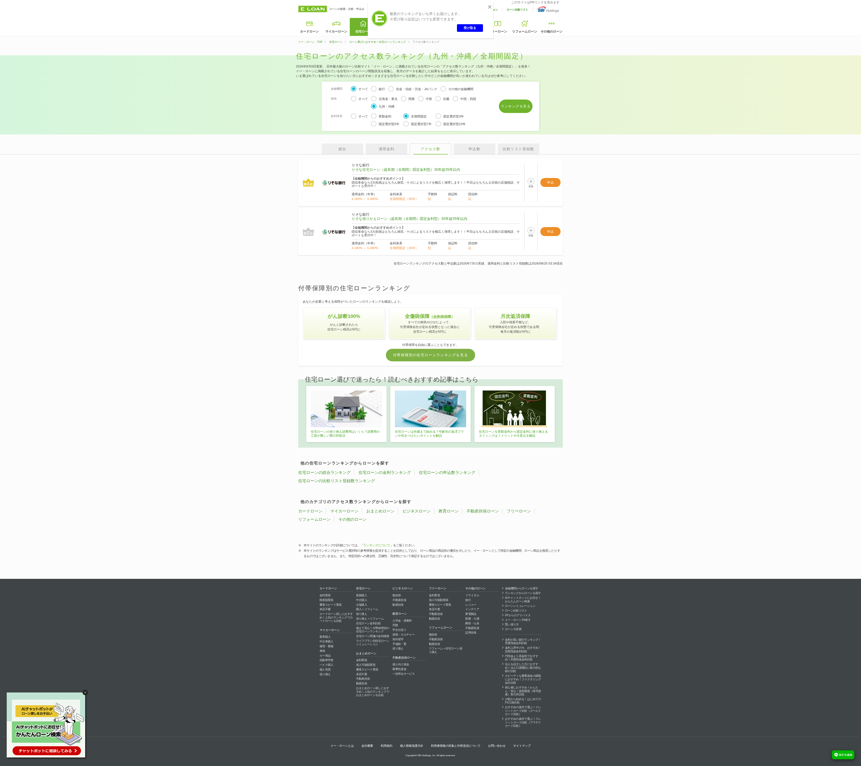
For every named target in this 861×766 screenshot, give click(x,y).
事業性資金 (399, 669)
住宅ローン (363, 31)
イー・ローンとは (342, 745)
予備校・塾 (399, 644)
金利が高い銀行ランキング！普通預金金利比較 (523, 641)
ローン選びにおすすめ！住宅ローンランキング (377, 41)
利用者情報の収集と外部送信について (456, 745)
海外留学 (397, 639)
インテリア (472, 609)
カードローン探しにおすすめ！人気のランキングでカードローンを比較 (336, 617)
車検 (322, 651)
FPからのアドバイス (518, 615)
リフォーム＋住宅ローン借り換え (445, 650)
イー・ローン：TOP (310, 41)
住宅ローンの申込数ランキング (447, 472)
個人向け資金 (400, 664)
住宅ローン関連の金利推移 (372, 636)
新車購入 (325, 636)
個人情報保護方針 (411, 745)
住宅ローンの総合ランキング (324, 472)
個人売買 (325, 669)
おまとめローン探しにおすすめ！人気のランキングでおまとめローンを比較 (372, 691)
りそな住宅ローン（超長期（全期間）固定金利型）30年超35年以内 (406, 169)
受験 (395, 625)
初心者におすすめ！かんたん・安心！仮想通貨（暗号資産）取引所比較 (523, 691)
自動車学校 (326, 660)
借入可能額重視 (365, 664)
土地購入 (361, 604)
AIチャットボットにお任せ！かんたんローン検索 (523, 599)
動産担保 (361, 683)
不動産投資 (472, 628)
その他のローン (552, 31)
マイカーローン (336, 31)
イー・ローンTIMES (517, 620)
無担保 (396, 595)
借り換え (325, 674)
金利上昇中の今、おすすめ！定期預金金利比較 (523, 649)
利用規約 (386, 745)
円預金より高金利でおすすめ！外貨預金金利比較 (521, 657)
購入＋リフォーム (367, 609)
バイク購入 (326, 664)
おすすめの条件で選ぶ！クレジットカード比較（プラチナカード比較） (523, 722)
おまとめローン (380, 511)
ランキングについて (376, 545)
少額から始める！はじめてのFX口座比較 (523, 700)
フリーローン (497, 31)
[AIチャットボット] (48, 725)
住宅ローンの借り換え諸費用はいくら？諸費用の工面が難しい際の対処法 (345, 433)
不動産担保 (363, 678)
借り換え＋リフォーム (370, 618)
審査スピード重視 (331, 604)
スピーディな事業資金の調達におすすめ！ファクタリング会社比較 (523, 679)
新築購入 (361, 595)
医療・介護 (472, 618)
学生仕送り (399, 629)
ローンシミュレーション (520, 606)
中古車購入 (326, 641)
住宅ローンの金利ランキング (385, 472)
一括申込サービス (403, 673)
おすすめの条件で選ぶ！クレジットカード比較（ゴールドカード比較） (523, 710)
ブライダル (472, 595)
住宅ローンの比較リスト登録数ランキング (336, 481)
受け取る (470, 28)
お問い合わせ (497, 745)
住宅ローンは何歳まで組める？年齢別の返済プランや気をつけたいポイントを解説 (429, 433)
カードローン (309, 31)
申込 (550, 182)
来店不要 (325, 609)
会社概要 (367, 745)
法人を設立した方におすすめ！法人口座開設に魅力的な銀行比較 (523, 667)
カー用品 (325, 655)
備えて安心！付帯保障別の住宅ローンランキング (372, 629)
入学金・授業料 (402, 620)
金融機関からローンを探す (521, 588)
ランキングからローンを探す (523, 593)
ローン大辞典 (513, 629)
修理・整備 (326, 646)
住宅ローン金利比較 (368, 623)
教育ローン (449, 511)
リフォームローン (524, 31)
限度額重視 (326, 600)
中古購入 (361, 600)
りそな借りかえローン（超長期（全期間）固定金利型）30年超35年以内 (409, 219)
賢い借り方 (512, 624)
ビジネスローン (416, 511)
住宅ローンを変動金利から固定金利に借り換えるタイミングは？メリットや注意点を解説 (513, 433)
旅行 (468, 600)
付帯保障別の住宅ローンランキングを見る (430, 355)
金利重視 (325, 595)
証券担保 (470, 632)
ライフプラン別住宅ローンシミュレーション (372, 642)
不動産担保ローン (483, 511)
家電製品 (470, 614)
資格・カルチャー (403, 634)
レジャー (470, 604)
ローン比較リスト (517, 9)
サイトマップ (522, 745)
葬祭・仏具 (472, 623)
